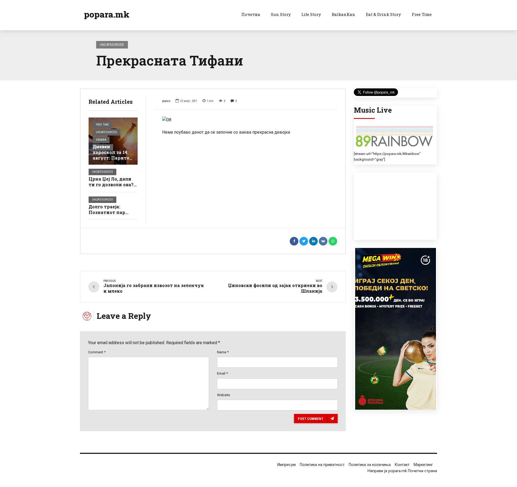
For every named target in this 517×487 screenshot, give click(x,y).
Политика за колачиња (370, 464)
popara (166, 101)
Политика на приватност (322, 464)
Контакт (402, 464)
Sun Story (281, 14)
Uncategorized (112, 45)
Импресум (286, 464)
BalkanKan (343, 14)
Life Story (311, 14)
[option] (245, 119)
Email (222, 373)
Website (223, 395)
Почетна (250, 14)
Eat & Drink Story (383, 14)
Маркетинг (423, 464)
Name (223, 352)
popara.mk (107, 14)
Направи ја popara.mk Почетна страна (402, 471)
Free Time (422, 14)
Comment (97, 352)
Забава (101, 139)
